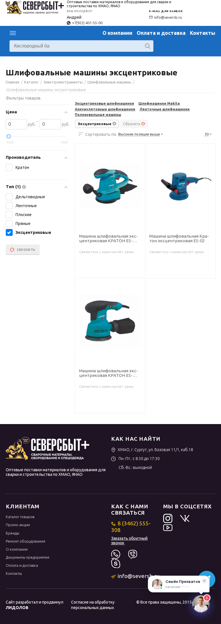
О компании (117, 33)
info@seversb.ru (168, 17)
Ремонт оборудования (25, 541)
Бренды (12, 533)
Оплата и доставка (161, 33)
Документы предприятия (27, 557)
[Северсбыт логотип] (35, 7)
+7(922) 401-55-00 (87, 23)
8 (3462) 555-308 (130, 526)
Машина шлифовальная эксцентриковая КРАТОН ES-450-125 (108, 239)
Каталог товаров (20, 517)
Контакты (202, 33)
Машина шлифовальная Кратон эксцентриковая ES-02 (179, 238)
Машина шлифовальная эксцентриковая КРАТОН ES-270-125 (108, 373)
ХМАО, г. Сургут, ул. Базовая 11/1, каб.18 (155, 449)
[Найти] (147, 46)
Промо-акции (18, 525)
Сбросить (131, 124)
